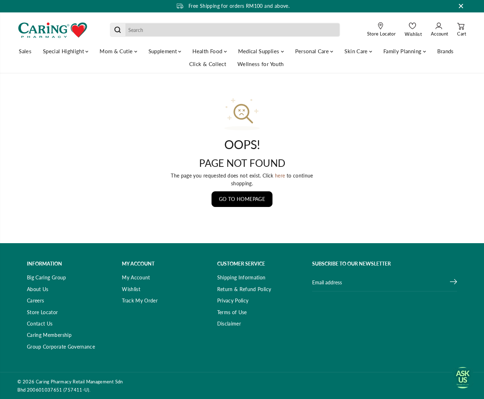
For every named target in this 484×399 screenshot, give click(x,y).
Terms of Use (232, 312)
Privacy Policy (233, 300)
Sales (25, 51)
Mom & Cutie (117, 51)
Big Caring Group (46, 277)
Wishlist (131, 289)
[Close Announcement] (461, 6)
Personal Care (313, 51)
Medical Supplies (259, 51)
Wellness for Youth (260, 64)
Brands (445, 51)
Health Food (208, 51)
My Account (136, 277)
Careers (35, 300)
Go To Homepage (242, 199)
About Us (38, 289)
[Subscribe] (453, 282)
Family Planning (403, 51)
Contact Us (40, 324)
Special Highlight (64, 51)
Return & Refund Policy (244, 289)
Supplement (163, 51)
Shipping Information (241, 277)
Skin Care (356, 51)
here (280, 176)
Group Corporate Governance (61, 347)
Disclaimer (229, 324)
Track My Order (140, 300)
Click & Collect (207, 64)
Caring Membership (49, 335)
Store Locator (42, 312)
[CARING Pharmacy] (52, 30)
